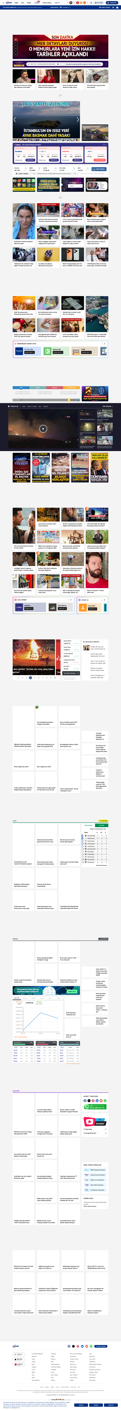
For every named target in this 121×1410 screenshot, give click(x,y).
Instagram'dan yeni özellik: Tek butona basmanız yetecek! (101, 761)
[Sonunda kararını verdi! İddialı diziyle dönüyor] (69, 1211)
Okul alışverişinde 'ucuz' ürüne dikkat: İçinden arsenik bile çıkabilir (101, 1022)
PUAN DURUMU (88, 825)
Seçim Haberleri (55, 1364)
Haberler (34, 1356)
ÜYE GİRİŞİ (100, 3)
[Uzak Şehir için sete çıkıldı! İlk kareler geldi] (23, 1167)
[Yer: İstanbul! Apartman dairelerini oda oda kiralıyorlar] (61, 140)
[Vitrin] (71, 2)
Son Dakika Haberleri (37, 1354)
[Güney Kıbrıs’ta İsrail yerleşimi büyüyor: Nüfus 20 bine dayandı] (70, 140)
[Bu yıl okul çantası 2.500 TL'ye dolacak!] (50, 140)
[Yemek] (74, 2)
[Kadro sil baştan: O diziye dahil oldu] (97, 570)
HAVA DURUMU (54, 7)
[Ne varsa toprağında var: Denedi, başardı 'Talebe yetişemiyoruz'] (97, 1279)
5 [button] (34, 678)
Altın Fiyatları (73, 1367)
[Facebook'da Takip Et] (85, 1100)
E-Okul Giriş (92, 1367)
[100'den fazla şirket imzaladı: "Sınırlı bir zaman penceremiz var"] (48, 210)
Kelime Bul (92, 1356)
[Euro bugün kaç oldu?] (46, 757)
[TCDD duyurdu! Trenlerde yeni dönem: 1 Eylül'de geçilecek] (72, 1003)
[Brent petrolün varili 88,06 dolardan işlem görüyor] (72, 537)
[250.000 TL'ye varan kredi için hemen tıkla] (34, 140)
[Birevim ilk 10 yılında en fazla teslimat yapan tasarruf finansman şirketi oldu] (24, 1257)
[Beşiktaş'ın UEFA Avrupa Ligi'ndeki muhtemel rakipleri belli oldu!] (59, 140)
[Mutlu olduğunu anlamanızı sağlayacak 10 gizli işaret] (48, 232)
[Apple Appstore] (19, 1359)
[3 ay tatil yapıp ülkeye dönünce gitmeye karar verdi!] (46, 1100)
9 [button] (50, 678)
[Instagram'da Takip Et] (93, 1100)
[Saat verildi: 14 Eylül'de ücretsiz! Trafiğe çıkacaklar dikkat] (88, 972)
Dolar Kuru (73, 1369)
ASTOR (61, 1055)
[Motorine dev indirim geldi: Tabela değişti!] (24, 581)
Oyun (90, 1354)
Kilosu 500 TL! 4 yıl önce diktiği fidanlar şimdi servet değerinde (96, 1268)
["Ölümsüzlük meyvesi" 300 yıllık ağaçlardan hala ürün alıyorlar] (88, 785)
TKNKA (15, 1053)
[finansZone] (95, 394)
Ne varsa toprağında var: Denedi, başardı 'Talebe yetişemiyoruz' (96, 1290)
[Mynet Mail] (117, 7)
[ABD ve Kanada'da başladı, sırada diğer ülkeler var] (72, 581)
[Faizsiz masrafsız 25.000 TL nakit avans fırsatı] (97, 232)
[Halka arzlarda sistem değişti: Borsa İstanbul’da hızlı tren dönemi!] (38, 140)
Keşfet (71, 1380)
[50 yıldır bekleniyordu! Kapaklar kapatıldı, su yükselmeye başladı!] (88, 736)
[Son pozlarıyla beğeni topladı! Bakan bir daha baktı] (46, 1167)
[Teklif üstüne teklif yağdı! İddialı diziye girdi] (69, 1123)
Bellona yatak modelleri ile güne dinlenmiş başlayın (23, 1289)
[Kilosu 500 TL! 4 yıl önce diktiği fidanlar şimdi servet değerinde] (97, 1257)
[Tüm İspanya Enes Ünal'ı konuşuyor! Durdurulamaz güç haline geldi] (43, 140)
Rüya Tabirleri (74, 1375)
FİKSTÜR (101, 825)
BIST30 (34, 998)
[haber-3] (60, 467)
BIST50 (25, 998)
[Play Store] (19, 1354)
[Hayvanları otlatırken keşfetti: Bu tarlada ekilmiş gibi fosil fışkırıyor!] (72, 559)
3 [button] (26, 678)
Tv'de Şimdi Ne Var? (90, 1133)
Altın (58, 998)
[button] (3, 3)
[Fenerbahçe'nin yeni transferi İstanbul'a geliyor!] (16, 140)
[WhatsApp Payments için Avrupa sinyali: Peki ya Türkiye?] (73, 1257)
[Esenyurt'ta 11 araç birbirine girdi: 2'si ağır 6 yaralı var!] (54, 140)
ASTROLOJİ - (75, 183)
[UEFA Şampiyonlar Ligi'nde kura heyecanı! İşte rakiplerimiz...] (45, 140)
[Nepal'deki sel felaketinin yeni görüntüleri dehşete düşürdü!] (65, 140)
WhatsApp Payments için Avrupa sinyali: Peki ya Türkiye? (71, 1268)
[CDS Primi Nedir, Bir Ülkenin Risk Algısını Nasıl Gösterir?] (97, 515)
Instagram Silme (93, 1372)
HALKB (15, 1050)
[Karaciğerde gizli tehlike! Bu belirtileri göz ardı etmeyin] (48, 325)
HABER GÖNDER (105, 7)
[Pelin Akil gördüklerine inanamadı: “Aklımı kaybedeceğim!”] (56, 140)
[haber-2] (41, 467)
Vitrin (52, 1361)
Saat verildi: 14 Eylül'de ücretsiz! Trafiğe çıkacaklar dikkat (101, 972)
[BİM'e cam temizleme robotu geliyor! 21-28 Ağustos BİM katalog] (48, 537)
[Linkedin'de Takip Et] (97, 1100)
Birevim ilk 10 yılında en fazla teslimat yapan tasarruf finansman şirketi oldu (23, 1268)
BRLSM (15, 1055)
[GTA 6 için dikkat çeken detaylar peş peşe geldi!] (72, 325)
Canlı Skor (104, 821)
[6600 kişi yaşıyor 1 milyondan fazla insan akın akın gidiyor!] (97, 314)
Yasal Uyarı (73, 1387)
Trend (33, 1369)
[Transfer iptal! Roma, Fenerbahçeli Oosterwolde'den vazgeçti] (63, 140)
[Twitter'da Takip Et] (89, 1100)
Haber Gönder (102, 1346)
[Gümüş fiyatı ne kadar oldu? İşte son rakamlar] (72, 303)
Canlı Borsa (104, 939)
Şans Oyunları (54, 1375)
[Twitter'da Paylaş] (97, 1208)
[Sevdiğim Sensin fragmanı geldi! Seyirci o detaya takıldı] (24, 559)
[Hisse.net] (48, 185)
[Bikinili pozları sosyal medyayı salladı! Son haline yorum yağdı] (46, 1211)
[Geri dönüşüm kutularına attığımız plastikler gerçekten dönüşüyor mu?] (46, 713)
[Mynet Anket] (81, 2)
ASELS (61, 1053)
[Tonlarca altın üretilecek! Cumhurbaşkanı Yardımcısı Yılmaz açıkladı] (88, 984)
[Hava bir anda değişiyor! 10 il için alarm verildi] (14, 140)
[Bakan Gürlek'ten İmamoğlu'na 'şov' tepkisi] (32, 140)
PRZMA (15, 1061)
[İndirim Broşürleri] (84, 2)
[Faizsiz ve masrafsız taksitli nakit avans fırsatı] (52, 140)
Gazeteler (53, 1369)
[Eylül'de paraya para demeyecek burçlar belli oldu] (24, 303)
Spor (33, 1375)
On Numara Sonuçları (97, 1190)
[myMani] (37, 2)
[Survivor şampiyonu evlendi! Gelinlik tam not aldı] (69, 1189)
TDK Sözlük (92, 1375)
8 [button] (46, 678)
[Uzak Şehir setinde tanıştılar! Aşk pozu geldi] (24, 221)
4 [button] (30, 678)
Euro (50, 998)
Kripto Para (73, 1364)
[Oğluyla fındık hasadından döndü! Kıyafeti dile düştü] (23, 724)
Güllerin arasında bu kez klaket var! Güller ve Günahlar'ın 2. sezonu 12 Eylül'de (47, 1269)
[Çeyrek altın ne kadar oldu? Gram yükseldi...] (48, 515)
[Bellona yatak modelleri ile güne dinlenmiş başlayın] (24, 1279)
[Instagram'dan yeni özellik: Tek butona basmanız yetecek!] (88, 760)
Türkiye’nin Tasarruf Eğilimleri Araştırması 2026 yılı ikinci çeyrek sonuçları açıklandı (48, 1290)
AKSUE (38, 1055)
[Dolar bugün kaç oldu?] (23, 757)
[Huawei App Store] (19, 1364)
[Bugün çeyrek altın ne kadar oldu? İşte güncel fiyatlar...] (24, 325)
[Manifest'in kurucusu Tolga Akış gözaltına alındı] (77, 140)
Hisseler (72, 1361)
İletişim (47, 1387)
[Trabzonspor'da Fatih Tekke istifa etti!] (69, 853)
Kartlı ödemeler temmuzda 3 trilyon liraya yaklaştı (48, 1312)
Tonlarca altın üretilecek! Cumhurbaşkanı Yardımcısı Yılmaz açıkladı (101, 985)
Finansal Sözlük (74, 1359)
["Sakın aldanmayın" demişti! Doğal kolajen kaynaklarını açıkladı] (23, 779)
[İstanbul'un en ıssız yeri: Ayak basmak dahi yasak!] (25, 140)
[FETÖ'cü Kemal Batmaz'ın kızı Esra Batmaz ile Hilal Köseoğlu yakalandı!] (46, 119)
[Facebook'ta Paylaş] (93, 1208)
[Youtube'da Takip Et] (101, 1100)
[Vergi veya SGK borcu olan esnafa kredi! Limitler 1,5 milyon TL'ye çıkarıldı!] (69, 971)
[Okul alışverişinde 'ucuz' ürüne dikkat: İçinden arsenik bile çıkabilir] (88, 1021)
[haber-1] (21, 467)
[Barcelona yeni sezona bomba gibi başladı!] (69, 830)
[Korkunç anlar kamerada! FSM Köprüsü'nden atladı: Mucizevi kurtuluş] (74, 140)
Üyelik (57, 1387)
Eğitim (33, 1372)
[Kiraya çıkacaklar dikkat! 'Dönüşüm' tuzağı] (20, 140)
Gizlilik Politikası (65, 1387)
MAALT (15, 1058)
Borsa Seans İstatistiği (76, 1354)
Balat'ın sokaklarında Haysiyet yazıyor (94, 1312)
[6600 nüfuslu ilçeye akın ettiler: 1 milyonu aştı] (88, 1008)
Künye (41, 1387)
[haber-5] (99, 467)
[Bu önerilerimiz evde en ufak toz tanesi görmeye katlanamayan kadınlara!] (48, 303)
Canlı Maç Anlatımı (56, 1367)
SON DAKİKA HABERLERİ (9, 7)
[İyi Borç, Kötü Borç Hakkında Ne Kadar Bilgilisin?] (48, 559)
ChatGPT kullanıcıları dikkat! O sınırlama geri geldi (100, 774)
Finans (33, 1359)
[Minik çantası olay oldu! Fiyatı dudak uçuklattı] (46, 1189)
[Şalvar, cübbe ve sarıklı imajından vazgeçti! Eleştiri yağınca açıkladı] (69, 1100)
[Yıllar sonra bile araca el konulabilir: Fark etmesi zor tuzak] (72, 1026)
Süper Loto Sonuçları (97, 1180)
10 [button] (55, 678)
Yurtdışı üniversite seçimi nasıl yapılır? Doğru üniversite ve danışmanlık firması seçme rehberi (23, 1314)
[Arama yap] (91, 3)
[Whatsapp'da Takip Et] (105, 1100)
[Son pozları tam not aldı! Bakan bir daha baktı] (23, 1145)
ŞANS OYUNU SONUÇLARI (92, 1165)
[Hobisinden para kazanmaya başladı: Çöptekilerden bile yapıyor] (73, 1301)
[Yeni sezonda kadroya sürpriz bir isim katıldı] (24, 526)
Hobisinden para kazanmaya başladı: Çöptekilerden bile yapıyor (72, 1313)
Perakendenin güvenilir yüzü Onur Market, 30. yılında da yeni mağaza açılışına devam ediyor (72, 1291)
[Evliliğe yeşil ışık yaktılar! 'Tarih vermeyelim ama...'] (23, 1200)
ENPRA (38, 1053)
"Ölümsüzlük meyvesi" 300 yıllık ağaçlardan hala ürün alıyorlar (101, 786)
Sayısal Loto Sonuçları (98, 1175)
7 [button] (42, 678)
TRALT (61, 1058)
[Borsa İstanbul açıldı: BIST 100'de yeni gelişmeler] (69, 713)
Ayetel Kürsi (92, 1377)
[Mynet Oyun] (24, 185)
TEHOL (62, 1050)
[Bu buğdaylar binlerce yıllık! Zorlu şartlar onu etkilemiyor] (69, 735)
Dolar (41, 998)
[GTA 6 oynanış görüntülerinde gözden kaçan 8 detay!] (72, 210)
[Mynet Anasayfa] (9, 2)
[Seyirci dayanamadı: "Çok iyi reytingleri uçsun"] (69, 768)
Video (33, 1377)
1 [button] (18, 678)
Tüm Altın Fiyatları (70, 673)
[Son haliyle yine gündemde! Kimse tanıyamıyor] (36, 140)
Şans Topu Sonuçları (97, 1185)
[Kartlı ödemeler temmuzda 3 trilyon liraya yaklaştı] (48, 1301)
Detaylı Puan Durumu (101, 865)
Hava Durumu (73, 1377)
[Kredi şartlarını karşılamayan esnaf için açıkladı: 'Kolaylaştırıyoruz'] (88, 996)
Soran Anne (92, 1359)
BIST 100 (19, 1002)
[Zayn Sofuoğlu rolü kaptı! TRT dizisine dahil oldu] (47, 140)
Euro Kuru (72, 1372)
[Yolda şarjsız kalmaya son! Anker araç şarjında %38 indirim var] (46, 735)
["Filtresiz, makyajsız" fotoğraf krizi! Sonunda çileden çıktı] (46, 1123)
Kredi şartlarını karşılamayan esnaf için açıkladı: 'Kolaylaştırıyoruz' (102, 997)
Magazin (34, 1367)
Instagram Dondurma (94, 1369)
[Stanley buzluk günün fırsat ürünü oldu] (48, 581)
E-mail (52, 1372)
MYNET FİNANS (23, 174)
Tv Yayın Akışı (88, 1129)
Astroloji (53, 1359)
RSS (79, 1387)
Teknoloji (53, 1354)
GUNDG (39, 1061)
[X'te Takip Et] (73, 1346)
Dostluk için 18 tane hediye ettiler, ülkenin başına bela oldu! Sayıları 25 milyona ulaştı (101, 750)
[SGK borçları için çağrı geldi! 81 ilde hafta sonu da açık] (46, 779)
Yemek (33, 1361)
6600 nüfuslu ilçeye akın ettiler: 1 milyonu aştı (101, 1009)
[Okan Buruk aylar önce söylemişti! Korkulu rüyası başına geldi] (46, 897)
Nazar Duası (92, 1380)
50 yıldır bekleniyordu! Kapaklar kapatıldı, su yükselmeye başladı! (100, 738)
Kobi (52, 1377)
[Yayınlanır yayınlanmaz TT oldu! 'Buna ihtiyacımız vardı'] (69, 1156)
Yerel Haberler (36, 1380)
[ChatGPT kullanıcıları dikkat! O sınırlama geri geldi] (88, 773)
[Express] (77, 2)
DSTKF (38, 1050)
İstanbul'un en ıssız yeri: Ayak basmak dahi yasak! (30, 7)
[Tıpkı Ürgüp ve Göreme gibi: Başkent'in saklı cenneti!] (72, 232)
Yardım (52, 1387)
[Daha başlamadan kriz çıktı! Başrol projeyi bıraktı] (18, 140)
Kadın (33, 1364)
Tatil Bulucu (92, 1361)
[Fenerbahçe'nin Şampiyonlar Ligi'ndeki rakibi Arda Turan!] (72, 140)
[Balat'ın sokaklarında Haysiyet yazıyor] (97, 1301)
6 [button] (38, 678)
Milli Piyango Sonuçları (98, 1170)
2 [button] (22, 678)
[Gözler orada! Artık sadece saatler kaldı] (23, 960)
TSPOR (38, 1058)
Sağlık (52, 1356)
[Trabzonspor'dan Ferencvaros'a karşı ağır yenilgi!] (68, 140)
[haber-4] (80, 467)
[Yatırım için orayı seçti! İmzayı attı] (46, 1145)
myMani (53, 1380)
